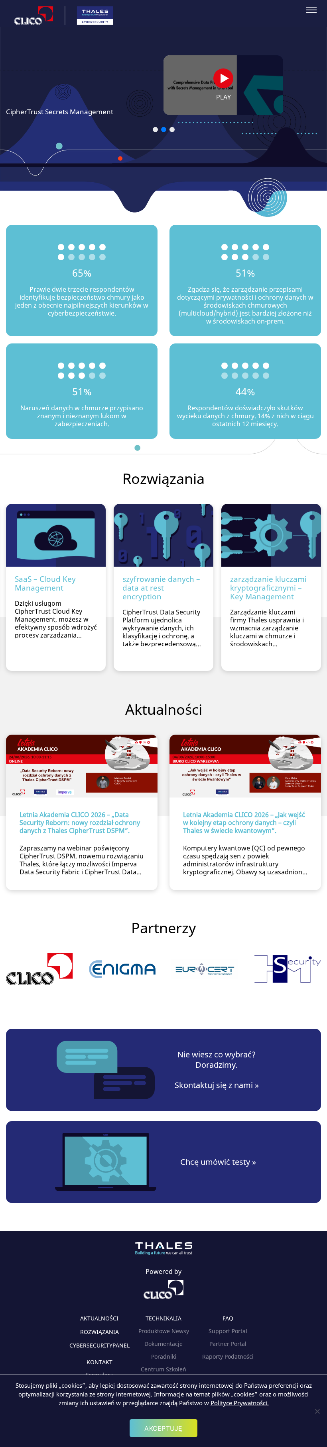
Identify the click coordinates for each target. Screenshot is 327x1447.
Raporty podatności (228, 1356)
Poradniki (163, 1356)
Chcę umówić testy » (218, 1162)
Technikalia (163, 1318)
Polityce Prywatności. (240, 1403)
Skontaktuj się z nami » (217, 1085)
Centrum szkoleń (163, 1369)
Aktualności (99, 1318)
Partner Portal (227, 1344)
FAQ (228, 1318)
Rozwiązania (99, 1332)
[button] (155, 129)
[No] (317, 1411)
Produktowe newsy (163, 1331)
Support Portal (228, 1331)
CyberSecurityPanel (99, 1345)
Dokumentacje (163, 1344)
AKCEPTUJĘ (163, 1428)
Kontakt (99, 1362)
